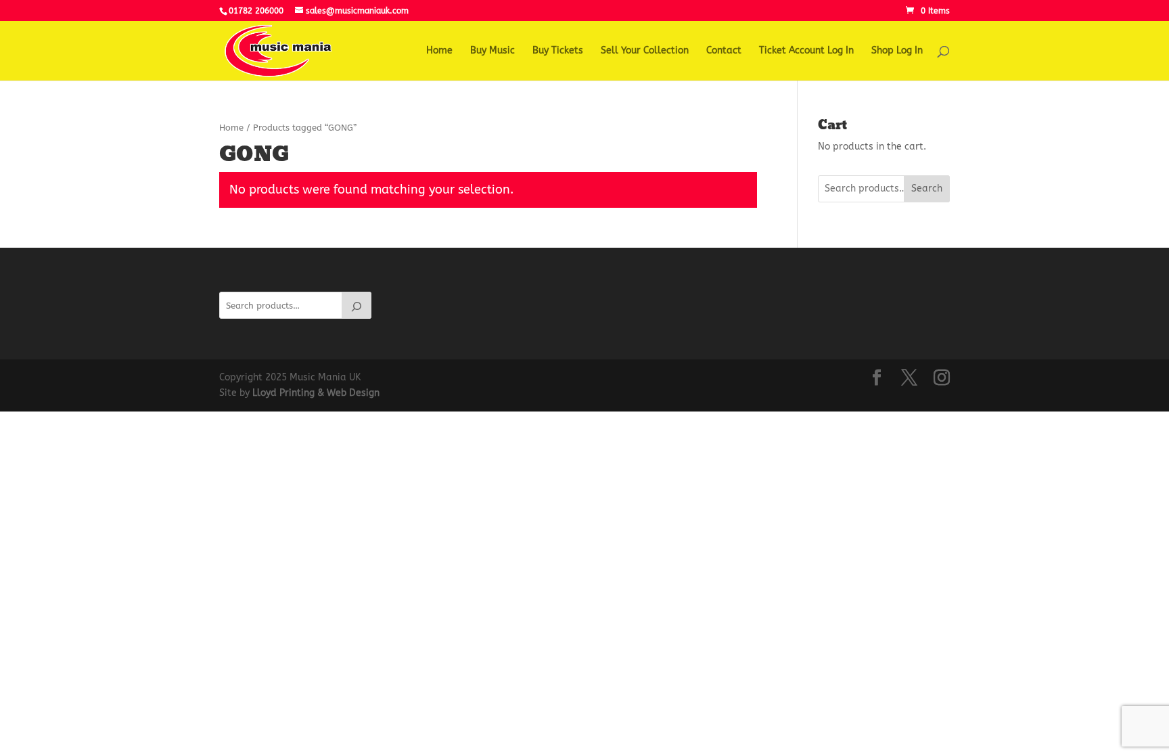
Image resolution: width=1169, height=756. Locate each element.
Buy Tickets (557, 51)
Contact (723, 51)
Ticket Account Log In (806, 51)
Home (439, 51)
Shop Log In (897, 51)
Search (926, 188)
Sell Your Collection (645, 51)
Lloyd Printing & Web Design (316, 393)
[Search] (356, 305)
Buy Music (492, 51)
